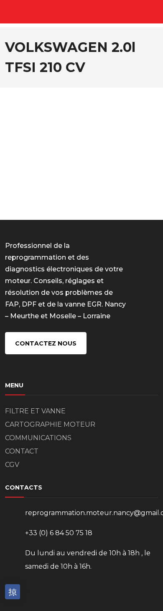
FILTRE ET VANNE (35, 411)
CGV (12, 465)
